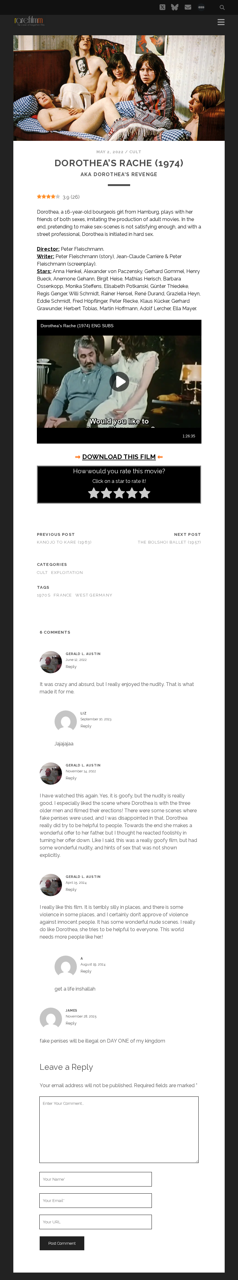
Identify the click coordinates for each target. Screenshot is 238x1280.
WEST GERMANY (93, 595)
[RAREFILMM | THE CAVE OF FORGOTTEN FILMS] (29, 24)
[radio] (93, 494)
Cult (135, 152)
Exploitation (67, 572)
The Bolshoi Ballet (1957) (169, 542)
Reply (71, 666)
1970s (44, 595)
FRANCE (63, 595)
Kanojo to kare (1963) (64, 542)
